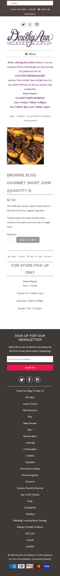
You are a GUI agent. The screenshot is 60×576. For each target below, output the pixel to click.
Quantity (11, 234)
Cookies (30, 455)
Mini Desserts (30, 410)
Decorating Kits (30, 475)
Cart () (45, 9)
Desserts (30, 481)
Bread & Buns (30, 436)
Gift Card (30, 533)
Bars (30, 429)
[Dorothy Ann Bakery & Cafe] (30, 38)
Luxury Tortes (30, 403)
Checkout (30, 14)
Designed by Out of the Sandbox (30, 557)
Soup (30, 501)
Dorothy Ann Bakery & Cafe (29, 555)
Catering (30, 442)
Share (22, 256)
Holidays (30, 514)
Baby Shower (30, 423)
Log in (31, 9)
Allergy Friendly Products (30, 527)
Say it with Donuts (30, 494)
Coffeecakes (30, 449)
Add (40, 256)
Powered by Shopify (41, 559)
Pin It (32, 256)
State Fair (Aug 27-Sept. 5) (30, 390)
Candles (30, 546)
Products (20, 116)
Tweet (13, 256)
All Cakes (30, 397)
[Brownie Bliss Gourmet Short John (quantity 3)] (25, 145)
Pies (30, 416)
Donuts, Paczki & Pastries (30, 488)
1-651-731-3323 (18, 9)
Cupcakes (30, 462)
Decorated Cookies (30, 468)
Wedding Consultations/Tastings (30, 520)
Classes (30, 539)
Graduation (30, 507)
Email (48, 256)
